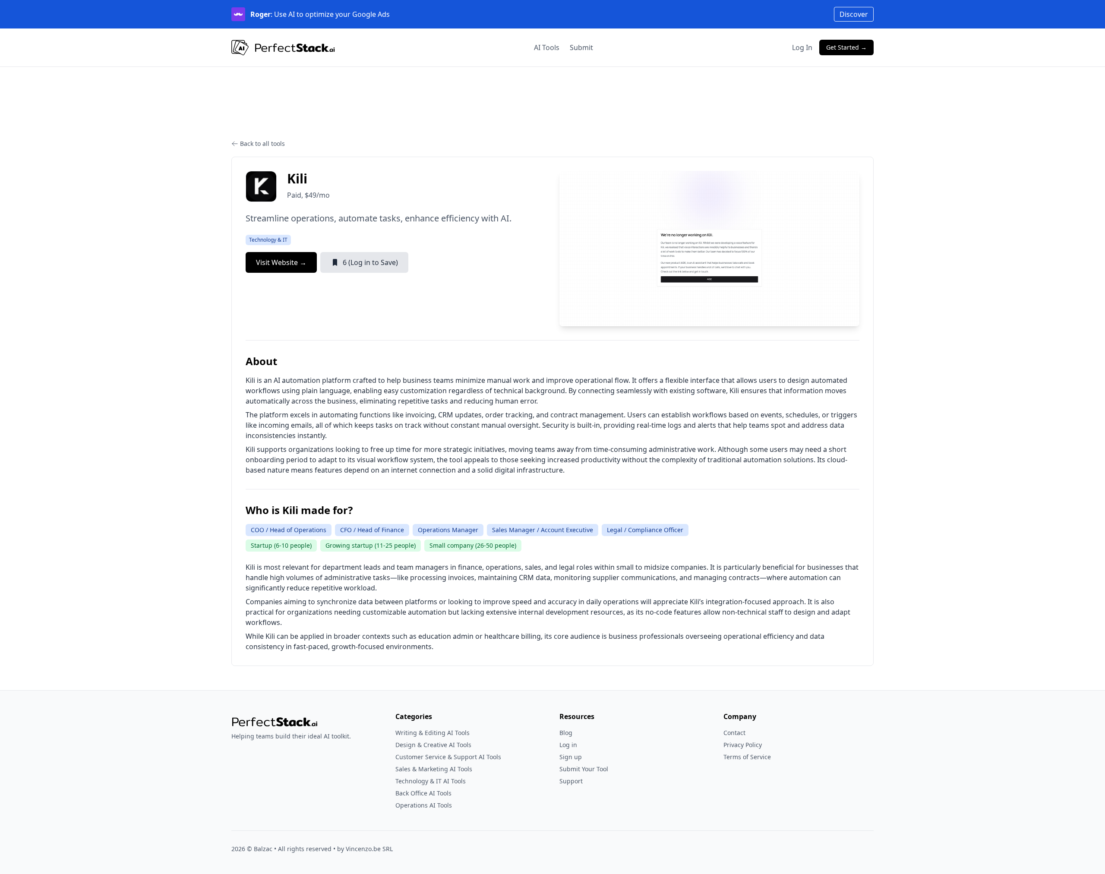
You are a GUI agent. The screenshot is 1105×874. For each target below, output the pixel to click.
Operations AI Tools (423, 805)
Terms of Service (747, 757)
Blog (565, 733)
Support (571, 781)
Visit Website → (281, 262)
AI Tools (546, 47)
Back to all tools (262, 143)
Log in (568, 745)
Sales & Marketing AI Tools (433, 769)
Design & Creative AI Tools (433, 745)
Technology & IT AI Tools (430, 781)
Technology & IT (268, 239)
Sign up (570, 757)
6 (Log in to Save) (370, 262)
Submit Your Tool (583, 769)
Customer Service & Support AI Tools (448, 757)
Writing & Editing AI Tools (432, 733)
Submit (581, 47)
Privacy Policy (742, 745)
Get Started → (846, 47)
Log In (802, 47)
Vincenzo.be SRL (369, 849)
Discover (854, 14)
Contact (734, 733)
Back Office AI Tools (423, 793)
